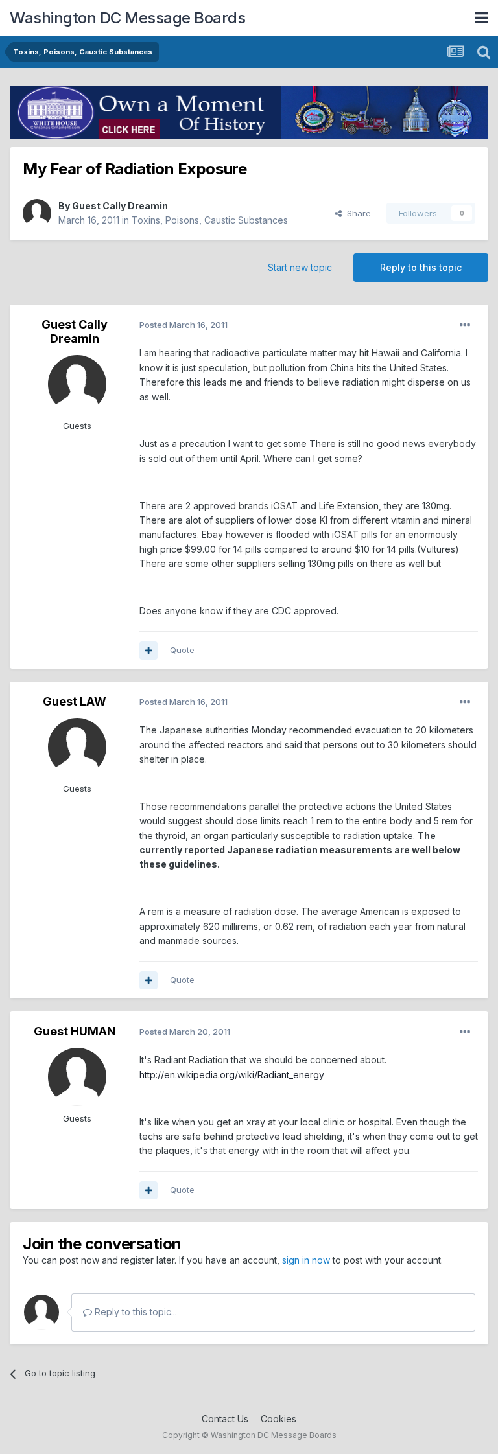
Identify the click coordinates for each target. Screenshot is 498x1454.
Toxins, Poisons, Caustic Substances (210, 219)
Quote (182, 650)
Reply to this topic (421, 267)
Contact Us (225, 1418)
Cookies (278, 1418)
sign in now (306, 1259)
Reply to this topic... (134, 1311)
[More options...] (465, 325)
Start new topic (300, 267)
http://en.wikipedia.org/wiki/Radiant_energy (231, 1074)
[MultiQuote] (148, 650)
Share (356, 213)
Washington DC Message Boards (127, 17)
